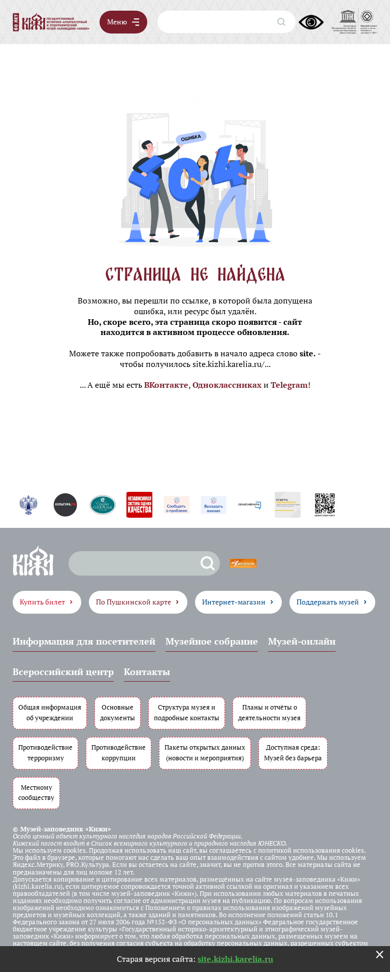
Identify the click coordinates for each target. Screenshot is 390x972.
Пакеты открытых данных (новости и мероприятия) (205, 752)
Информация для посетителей (84, 641)
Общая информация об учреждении (49, 712)
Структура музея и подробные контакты (186, 712)
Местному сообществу (36, 792)
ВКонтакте (166, 384)
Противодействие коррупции (118, 752)
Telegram (289, 384)
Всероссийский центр (63, 671)
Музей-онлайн (302, 641)
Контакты (147, 671)
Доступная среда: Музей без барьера (293, 752)
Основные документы (117, 712)
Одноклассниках (227, 384)
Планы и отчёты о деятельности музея (269, 712)
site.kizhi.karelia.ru (235, 958)
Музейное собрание (212, 641)
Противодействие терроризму (45, 752)
